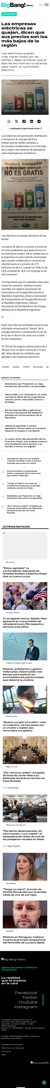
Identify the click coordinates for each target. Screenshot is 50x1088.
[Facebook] (24, 121)
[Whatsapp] (9, 121)
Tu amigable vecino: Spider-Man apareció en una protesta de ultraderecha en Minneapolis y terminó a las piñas (25, 623)
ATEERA (26, 367)
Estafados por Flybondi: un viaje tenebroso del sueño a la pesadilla (25, 385)
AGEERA (16, 367)
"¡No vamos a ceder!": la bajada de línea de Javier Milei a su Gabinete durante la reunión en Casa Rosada (24, 509)
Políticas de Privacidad (12, 1044)
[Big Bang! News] (17, 5)
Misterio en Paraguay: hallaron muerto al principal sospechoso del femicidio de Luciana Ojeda (24, 940)
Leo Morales (12, 788)
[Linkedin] (31, 121)
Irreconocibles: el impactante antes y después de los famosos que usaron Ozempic (24, 473)
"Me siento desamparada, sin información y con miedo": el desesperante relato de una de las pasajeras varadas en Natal (23, 835)
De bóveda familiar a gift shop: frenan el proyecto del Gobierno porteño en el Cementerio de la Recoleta (24, 414)
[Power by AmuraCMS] (40, 1062)
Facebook (26, 992)
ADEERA (5, 367)
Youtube (28, 1002)
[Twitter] (16, 121)
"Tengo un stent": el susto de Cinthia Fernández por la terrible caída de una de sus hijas (23, 485)
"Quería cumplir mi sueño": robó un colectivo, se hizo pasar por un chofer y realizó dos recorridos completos (24, 726)
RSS (3, 1055)
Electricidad (38, 367)
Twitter (30, 997)
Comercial (6, 1051)
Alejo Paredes (13, 846)
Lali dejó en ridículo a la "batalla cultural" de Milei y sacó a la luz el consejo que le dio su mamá (24, 461)
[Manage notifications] (44, 1082)
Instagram (26, 1006)
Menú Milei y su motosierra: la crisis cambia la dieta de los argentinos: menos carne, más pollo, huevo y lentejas (26, 398)
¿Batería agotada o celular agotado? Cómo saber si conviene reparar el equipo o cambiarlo (25, 428)
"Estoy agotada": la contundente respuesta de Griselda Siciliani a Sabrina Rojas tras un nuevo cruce (25, 572)
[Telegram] (39, 121)
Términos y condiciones (12, 1048)
